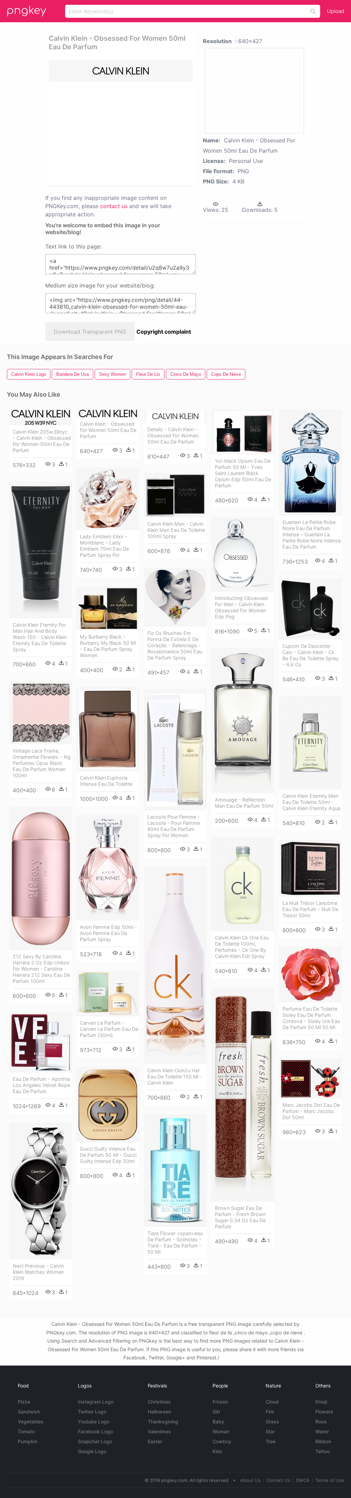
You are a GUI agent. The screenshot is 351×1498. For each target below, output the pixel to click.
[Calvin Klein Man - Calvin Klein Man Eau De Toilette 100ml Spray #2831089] (175, 495)
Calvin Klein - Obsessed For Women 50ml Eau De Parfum (108, 430)
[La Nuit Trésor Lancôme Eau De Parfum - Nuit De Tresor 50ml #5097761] (310, 868)
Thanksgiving (163, 1421)
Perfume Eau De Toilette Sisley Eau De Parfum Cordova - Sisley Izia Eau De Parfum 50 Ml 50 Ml (311, 1018)
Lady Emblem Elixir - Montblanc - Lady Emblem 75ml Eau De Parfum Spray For (104, 546)
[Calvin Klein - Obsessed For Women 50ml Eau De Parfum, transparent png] (121, 71)
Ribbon (323, 1441)
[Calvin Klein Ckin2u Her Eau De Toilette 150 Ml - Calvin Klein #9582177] (175, 965)
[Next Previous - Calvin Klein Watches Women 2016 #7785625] (40, 1191)
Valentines (159, 1431)
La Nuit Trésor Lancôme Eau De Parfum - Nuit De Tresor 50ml (310, 909)
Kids (217, 1451)
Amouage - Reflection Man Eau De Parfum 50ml (244, 803)
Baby (218, 1421)
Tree (271, 1441)
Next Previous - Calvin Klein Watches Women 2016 (38, 1272)
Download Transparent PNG (90, 331)
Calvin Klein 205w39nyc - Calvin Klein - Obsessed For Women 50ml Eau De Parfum (42, 441)
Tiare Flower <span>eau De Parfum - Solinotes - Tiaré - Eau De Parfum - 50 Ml (175, 1242)
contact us (114, 206)
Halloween (159, 1411)
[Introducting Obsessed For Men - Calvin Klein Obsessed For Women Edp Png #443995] (242, 554)
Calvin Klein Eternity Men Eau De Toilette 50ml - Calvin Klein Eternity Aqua (311, 802)
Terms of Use (329, 1480)
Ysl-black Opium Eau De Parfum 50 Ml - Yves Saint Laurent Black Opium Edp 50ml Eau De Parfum (243, 473)
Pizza (24, 1402)
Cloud (272, 1402)
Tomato (26, 1431)
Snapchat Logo (95, 1441)
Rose (321, 1421)
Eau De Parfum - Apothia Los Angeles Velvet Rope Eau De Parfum (41, 1085)
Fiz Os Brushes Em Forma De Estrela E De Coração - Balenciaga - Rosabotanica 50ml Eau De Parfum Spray (174, 645)
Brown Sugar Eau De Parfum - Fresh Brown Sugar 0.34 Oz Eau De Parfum (240, 1217)
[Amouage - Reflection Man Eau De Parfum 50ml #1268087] (242, 720)
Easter (155, 1441)
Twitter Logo (92, 1411)
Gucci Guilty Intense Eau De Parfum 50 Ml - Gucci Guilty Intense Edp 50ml (108, 1155)
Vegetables (31, 1421)
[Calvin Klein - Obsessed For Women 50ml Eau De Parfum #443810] (107, 413)
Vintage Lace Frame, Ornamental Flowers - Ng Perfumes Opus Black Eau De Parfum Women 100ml (42, 763)
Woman (221, 1431)
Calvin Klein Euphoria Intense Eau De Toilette (106, 781)
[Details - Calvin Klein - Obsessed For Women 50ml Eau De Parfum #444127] (175, 416)
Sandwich (29, 1411)
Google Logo (92, 1451)
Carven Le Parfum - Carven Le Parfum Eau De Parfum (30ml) (109, 1029)
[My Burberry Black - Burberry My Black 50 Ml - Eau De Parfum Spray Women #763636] (107, 608)
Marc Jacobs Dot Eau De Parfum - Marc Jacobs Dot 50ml (311, 1111)
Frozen (220, 1402)
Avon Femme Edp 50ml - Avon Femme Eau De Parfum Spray (108, 933)
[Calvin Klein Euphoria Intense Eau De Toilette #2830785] (107, 729)
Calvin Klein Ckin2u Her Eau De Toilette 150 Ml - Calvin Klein (174, 1076)
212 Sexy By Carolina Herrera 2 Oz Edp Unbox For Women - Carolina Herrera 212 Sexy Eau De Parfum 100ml (41, 968)
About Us (250, 1480)
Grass (272, 1421)
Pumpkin (27, 1441)
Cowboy (222, 1441)
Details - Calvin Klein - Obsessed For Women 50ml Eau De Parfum (172, 435)
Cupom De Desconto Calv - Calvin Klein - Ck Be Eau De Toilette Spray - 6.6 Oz (310, 655)
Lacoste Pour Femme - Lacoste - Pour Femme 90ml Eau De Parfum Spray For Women (173, 826)
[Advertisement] (153, 133)
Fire (270, 1411)
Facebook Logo (95, 1431)
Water (322, 1431)
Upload (335, 11)
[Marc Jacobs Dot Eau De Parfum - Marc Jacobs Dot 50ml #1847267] (310, 1079)
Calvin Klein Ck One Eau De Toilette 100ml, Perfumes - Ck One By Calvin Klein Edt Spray (242, 947)
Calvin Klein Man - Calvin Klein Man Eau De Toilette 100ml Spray (176, 530)
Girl (216, 1411)
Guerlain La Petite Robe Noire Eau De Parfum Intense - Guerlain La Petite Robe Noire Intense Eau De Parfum (311, 534)
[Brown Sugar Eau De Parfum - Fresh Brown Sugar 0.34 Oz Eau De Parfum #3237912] (242, 1094)
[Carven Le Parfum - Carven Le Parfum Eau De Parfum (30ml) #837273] (107, 994)
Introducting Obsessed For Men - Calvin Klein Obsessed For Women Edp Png (241, 607)
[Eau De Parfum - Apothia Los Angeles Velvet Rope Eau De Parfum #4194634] (40, 1042)
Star (270, 1431)
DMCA (303, 1480)
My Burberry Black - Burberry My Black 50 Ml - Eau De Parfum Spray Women (108, 646)
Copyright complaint (163, 331)
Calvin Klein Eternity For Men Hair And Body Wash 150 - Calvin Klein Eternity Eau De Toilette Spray (39, 637)
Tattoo (322, 1451)
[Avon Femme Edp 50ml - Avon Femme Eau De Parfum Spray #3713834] (107, 868)
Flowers (324, 1411)
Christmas (159, 1402)
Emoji (321, 1402)
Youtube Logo (93, 1421)
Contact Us (278, 1480)
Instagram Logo (95, 1402)
